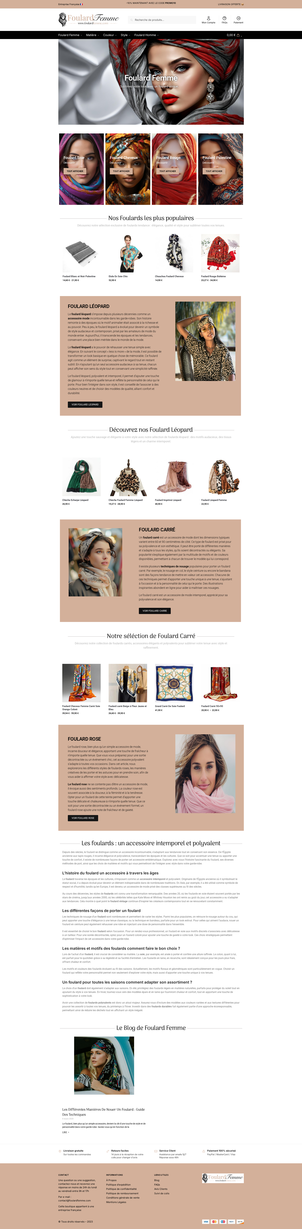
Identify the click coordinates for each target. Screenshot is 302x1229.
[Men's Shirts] (81, 169)
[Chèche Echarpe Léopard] (81, 477)
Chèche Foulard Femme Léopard (126, 500)
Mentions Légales (116, 1201)
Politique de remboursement (122, 1193)
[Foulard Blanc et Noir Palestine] (82, 253)
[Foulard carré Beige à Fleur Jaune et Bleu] (128, 683)
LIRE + (65, 1132)
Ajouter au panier (81, 287)
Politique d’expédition (118, 1184)
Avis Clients (160, 1188)
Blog (156, 1180)
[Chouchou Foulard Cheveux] (174, 253)
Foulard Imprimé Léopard (168, 500)
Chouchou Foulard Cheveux (169, 276)
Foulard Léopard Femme (214, 500)
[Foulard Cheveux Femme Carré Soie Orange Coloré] (81, 683)
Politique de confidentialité (121, 1188)
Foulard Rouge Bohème (213, 276)
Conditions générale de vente (123, 1197)
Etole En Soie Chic (118, 276)
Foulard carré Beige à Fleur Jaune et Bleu (128, 708)
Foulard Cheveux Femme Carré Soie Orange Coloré (81, 708)
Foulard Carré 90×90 (212, 706)
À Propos (111, 1180)
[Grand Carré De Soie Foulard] (174, 683)
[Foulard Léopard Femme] (220, 477)
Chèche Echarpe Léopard (75, 500)
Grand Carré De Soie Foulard (170, 706)
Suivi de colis (161, 1193)
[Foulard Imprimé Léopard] (174, 477)
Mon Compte (208, 22)
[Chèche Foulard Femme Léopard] (128, 477)
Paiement (238, 22)
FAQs (224, 22)
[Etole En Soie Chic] (128, 253)
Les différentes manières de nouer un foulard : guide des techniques (103, 1112)
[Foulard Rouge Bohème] (220, 253)
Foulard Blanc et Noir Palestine (79, 276)
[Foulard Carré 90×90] (220, 683)
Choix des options (128, 287)
